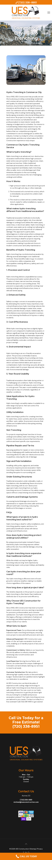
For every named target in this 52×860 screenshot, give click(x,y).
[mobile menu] (49, 9)
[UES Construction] (26, 12)
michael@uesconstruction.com (26, 802)
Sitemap (33, 849)
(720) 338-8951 (27, 2)
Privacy (40, 849)
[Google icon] (29, 852)
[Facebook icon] (23, 852)
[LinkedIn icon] (26, 852)
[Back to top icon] (26, 844)
